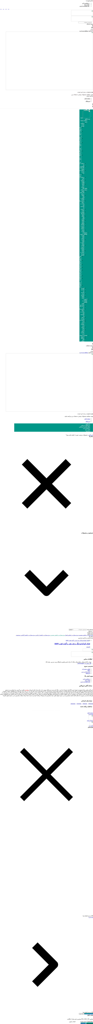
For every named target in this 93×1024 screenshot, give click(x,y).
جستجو (70, 629)
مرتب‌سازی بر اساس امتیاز (71, 635)
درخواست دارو (85, 3)
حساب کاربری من (85, 672)
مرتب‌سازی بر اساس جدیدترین (57, 635)
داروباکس (90, 435)
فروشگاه (88, 101)
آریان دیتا (34, 710)
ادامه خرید (81, 1013)
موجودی (18, 635)
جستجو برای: (90, 629)
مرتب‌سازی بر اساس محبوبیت (85, 635)
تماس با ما (86, 4)
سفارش (27, 690)
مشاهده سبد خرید (88, 1013)
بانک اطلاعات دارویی (84, 6)
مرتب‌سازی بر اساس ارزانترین (42, 635)
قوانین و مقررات (86, 669)
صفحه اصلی (87, 98)
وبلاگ (88, 670)
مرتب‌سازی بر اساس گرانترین (27, 635)
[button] (1, 709)
